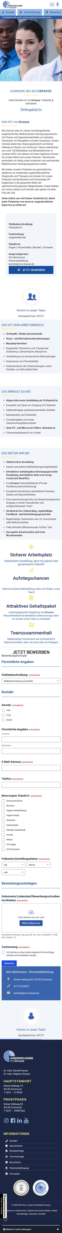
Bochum (10, 805)
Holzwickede (12, 825)
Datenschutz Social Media (39, 1210)
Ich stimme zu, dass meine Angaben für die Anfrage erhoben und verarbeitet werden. (30, 953)
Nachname (6, 745)
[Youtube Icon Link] (26, 1120)
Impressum (9, 1210)
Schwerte (10, 820)
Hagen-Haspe (12, 815)
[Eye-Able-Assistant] (57, 4)
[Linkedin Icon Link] (19, 1120)
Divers (9, 720)
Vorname (5, 734)
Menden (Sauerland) (15, 830)
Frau (8, 715)
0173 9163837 (21, 986)
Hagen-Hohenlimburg (16, 810)
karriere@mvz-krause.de (26, 993)
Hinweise (33, 1214)
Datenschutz (20, 1210)
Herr (8, 710)
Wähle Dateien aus (31, 923)
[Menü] (52, 4)
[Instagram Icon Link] (6, 1120)
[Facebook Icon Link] (12, 1120)
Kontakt (42, 1214)
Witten (9, 839)
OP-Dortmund (12, 849)
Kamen (9, 835)
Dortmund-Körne (14, 801)
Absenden (9, 963)
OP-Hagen (11, 844)
